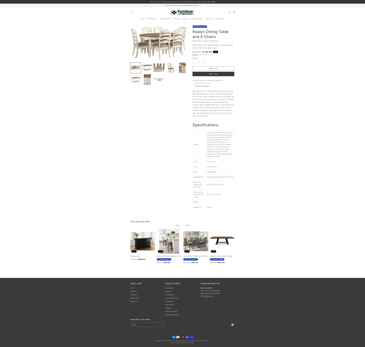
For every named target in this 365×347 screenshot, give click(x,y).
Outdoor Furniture (171, 311)
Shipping (195, 54)
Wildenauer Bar (135, 256)
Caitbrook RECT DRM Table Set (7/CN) (195, 256)
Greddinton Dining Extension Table (221, 256)
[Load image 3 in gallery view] (159, 68)
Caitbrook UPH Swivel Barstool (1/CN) (169, 256)
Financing (133, 295)
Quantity (195, 58)
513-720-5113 (207, 296)
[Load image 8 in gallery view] (159, 79)
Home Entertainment (172, 315)
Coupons (133, 291)
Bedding (168, 308)
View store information (201, 86)
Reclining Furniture (171, 298)
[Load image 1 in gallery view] (135, 68)
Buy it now (213, 74)
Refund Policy (135, 298)
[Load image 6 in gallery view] (135, 79)
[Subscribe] (162, 324)
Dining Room (169, 295)
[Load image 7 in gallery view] (147, 79)
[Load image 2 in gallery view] (147, 68)
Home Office (169, 304)
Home (132, 288)
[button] (132, 12)
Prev (178, 225)
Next (187, 225)
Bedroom (168, 291)
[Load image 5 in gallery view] (182, 68)
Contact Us (134, 301)
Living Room (169, 301)
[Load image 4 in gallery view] (170, 68)
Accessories (169, 288)
